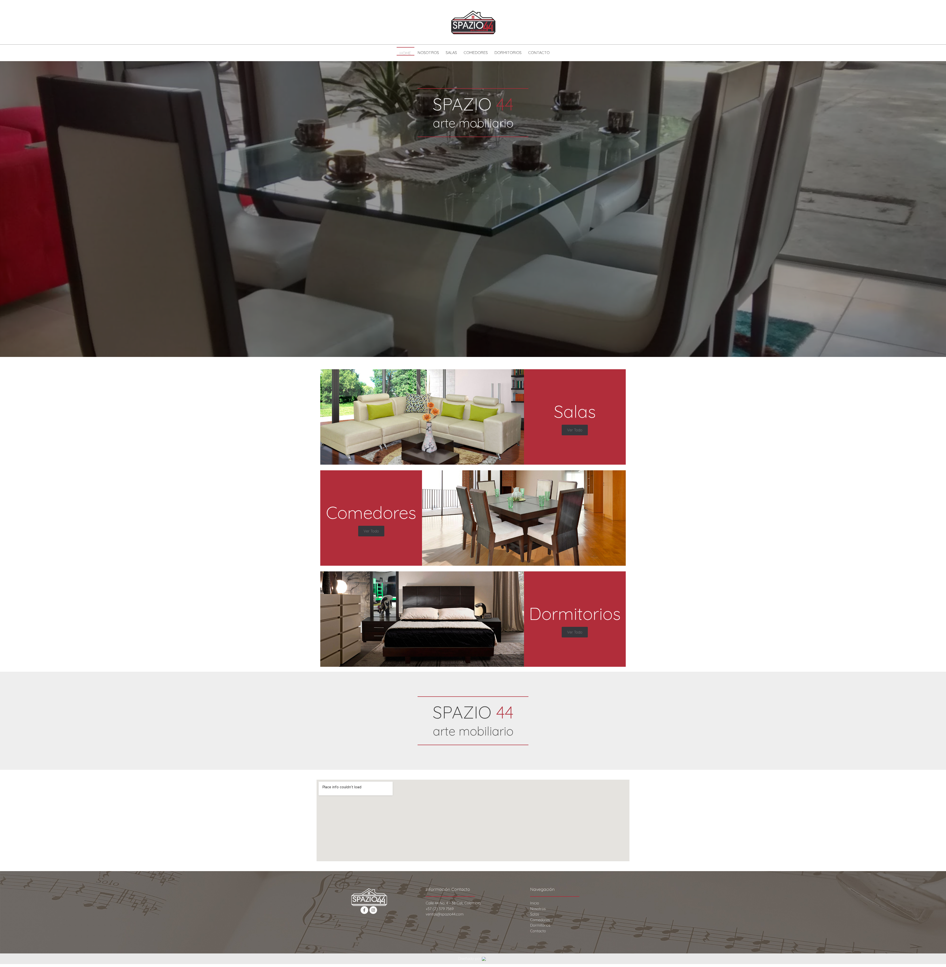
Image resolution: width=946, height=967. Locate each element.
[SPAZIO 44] (473, 22)
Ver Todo (574, 430)
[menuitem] (405, 53)
